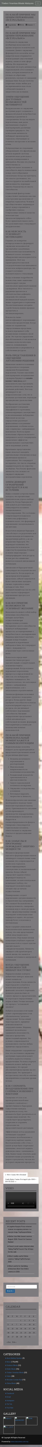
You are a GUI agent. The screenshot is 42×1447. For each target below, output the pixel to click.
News (22, 25)
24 (30, 1333)
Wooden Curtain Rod (14, 1380)
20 (13, 1333)
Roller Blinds (11, 1369)
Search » (10, 1291)
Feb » (14, 1342)
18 (34, 1329)
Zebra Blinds (11, 1383)
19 (8, 1333)
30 (25, 1337)
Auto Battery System (14, 1358)
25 (34, 1333)
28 (17, 1337)
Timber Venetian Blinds (15, 1373)
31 (29, 1337)
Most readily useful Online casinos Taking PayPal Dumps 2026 (19, 1259)
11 (33, 1325)
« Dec (9, 1342)
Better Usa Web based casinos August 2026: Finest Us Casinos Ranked (20, 1239)
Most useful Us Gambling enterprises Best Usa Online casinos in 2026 (18, 1269)
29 (21, 1337)
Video (9, 1376)
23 (25, 1333)
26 (8, 1337)
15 (21, 1329)
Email (9, 1397)
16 (25, 1329)
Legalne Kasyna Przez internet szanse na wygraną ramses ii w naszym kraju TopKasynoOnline (20, 1229)
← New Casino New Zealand (15, 1175)
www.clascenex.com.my (19, 1442)
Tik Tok (9, 1404)
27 (12, 1337)
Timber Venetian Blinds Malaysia (17, 3)
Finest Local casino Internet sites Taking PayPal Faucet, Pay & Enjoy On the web (21, 1249)
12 (8, 1329)
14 (17, 1329)
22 (21, 1333)
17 (29, 1329)
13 (12, 1329)
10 (30, 1325)
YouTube (10, 1408)
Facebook (10, 1393)
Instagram (10, 1401)
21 (17, 1333)
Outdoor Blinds (12, 1365)
